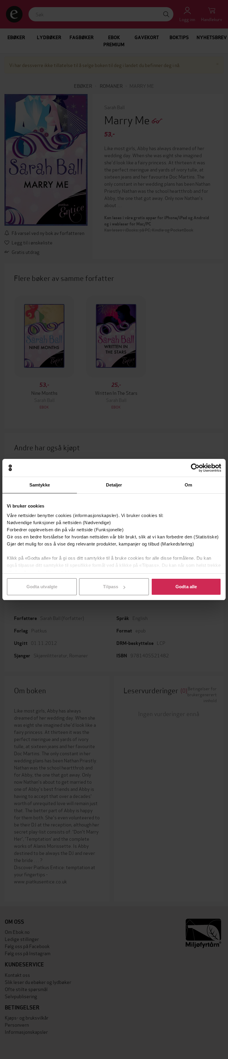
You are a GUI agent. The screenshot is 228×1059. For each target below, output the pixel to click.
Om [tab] (188, 484)
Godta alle (186, 586)
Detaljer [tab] (114, 484)
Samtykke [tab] (39, 484)
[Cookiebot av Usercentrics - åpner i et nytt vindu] (195, 467)
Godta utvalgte (41, 586)
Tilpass (110, 586)
